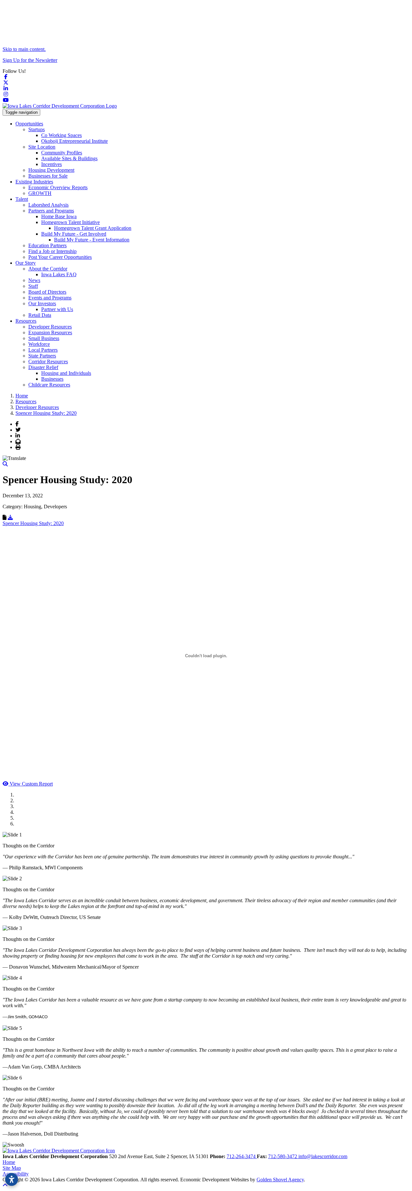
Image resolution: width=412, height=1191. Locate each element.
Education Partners (47, 245)
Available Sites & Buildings (69, 158)
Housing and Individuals (66, 373)
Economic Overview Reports (58, 187)
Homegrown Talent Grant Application (92, 228)
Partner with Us (57, 309)
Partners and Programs (51, 210)
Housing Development (51, 170)
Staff (33, 286)
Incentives (51, 164)
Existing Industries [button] (34, 181)
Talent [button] (21, 199)
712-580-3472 (283, 1156)
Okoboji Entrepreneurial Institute (74, 141)
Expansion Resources (50, 332)
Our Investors (42, 303)
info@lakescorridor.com (322, 1156)
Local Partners (43, 350)
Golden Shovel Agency (280, 1179)
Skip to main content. (24, 49)
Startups (36, 129)
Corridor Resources (48, 361)
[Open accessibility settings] (11, 1179)
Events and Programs (49, 297)
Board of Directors (47, 292)
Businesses (52, 379)
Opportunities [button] (29, 123)
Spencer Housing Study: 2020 (33, 523)
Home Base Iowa (59, 216)
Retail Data (39, 315)
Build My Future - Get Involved (73, 234)
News (34, 280)
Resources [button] (25, 321)
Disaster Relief (43, 367)
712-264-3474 (242, 1156)
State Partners (42, 355)
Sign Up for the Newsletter (30, 60)
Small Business (43, 338)
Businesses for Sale (48, 176)
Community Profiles (61, 152)
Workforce (39, 344)
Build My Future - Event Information (91, 239)
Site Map (12, 1168)
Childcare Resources (49, 384)
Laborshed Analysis (48, 205)
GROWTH (40, 193)
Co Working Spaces (61, 135)
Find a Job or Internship (52, 251)
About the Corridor (47, 268)
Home (9, 1162)
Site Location (41, 147)
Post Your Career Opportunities (60, 257)
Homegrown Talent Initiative (70, 222)
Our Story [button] (25, 263)
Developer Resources (50, 326)
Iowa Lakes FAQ (59, 274)
